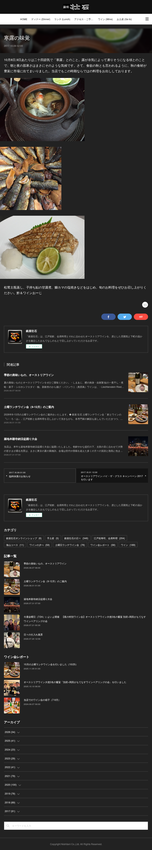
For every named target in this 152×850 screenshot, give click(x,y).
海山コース (15, 544)
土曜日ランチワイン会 (70, 544)
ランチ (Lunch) (62, 19)
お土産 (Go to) (124, 19)
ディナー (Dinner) (40, 19)
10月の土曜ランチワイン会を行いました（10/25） (51, 664)
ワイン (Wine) (105, 19)
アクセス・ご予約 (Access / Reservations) (85, 19)
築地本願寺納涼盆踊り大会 (20, 439)
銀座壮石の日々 (76, 538)
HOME (23, 19)
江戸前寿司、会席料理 (109, 538)
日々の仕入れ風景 (33, 634)
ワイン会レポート (102, 544)
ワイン (128, 544)
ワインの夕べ (39, 544)
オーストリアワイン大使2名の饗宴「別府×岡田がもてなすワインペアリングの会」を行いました (75, 682)
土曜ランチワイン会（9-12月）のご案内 (29, 407)
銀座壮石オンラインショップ (24, 538)
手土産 (53, 538)
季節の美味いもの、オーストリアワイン (29, 375)
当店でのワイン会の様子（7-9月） (42, 699)
